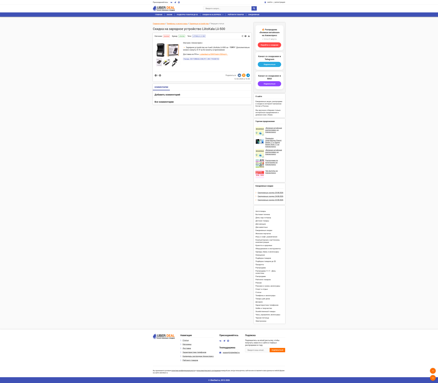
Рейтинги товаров (236, 14)
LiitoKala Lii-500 (199, 36)
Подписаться (269, 64)
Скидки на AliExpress (211, 14)
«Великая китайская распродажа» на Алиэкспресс (273, 130)
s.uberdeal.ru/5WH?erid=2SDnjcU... (213, 54)
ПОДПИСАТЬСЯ (277, 350)
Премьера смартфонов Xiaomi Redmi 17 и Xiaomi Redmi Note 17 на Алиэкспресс (273, 142)
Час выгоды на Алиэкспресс (271, 172)
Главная (158, 14)
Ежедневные (253, 14)
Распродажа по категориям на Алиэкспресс (271, 162)
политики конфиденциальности (183, 371)
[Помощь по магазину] (245, 36)
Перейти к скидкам (269, 45)
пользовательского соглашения (209, 371)
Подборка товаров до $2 (187, 14)
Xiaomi (169, 14)
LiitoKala (181, 36)
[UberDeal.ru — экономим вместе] (164, 8)
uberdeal (166, 36)
